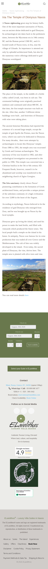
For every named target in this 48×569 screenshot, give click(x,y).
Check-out (19, 332)
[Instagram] (24, 411)
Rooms (37, 332)
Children (19, 341)
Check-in (23, 323)
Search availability (33, 345)
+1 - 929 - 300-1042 (26, 392)
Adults (10, 341)
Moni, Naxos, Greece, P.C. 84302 (18, 385)
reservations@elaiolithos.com (29, 395)
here (26, 295)
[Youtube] (31, 411)
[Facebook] (17, 411)
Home (4, 11)
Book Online (31, 398)
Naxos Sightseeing (17, 11)
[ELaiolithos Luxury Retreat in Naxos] (24, 3)
